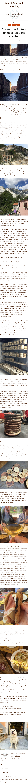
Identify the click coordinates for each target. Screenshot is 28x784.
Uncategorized (16, 25)
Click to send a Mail (5, 768)
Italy (9, 25)
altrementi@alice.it (18, 714)
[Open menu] (14, 22)
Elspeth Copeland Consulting (14, 4)
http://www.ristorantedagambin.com (10, 708)
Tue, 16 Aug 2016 (9, 40)
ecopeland (20, 40)
